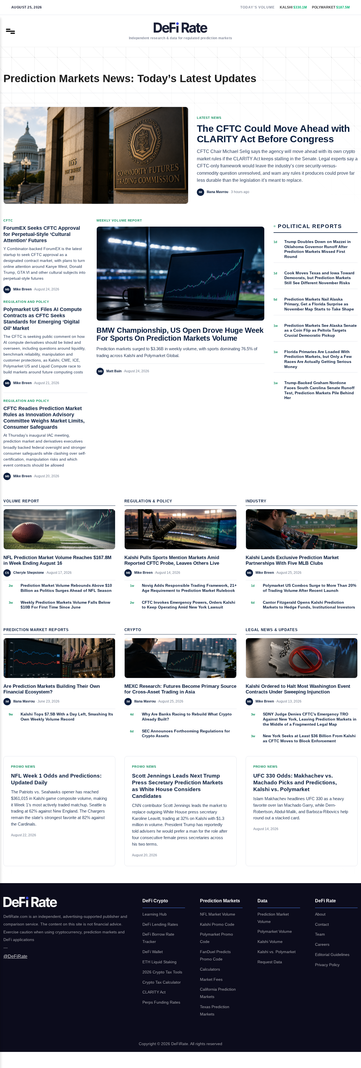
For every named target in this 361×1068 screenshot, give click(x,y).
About (320, 914)
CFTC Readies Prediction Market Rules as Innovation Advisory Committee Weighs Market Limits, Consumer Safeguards (44, 417)
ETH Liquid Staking (159, 962)
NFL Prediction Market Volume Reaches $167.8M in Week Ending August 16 (57, 560)
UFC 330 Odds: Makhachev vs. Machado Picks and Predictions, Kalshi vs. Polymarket (295, 782)
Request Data (269, 962)
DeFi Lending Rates (160, 924)
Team (320, 934)
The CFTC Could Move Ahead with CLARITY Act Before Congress (273, 133)
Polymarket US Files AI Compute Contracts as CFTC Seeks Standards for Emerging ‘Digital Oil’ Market (42, 318)
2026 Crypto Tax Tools (162, 972)
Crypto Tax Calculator (161, 982)
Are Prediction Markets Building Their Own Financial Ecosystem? (51, 689)
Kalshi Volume (270, 942)
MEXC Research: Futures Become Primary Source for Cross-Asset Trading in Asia (180, 689)
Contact (322, 924)
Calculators (210, 969)
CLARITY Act (154, 992)
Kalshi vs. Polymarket (276, 952)
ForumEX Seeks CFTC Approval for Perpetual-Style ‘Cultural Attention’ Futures (41, 234)
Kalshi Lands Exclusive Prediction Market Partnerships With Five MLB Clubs (292, 560)
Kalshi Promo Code (217, 924)
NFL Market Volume (217, 914)
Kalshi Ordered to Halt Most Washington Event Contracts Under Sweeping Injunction (298, 689)
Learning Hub (154, 914)
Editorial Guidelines (332, 955)
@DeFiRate (15, 956)
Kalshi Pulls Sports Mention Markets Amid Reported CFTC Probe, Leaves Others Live (171, 560)
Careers (322, 944)
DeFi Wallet (152, 952)
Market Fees (211, 979)
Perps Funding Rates (161, 1002)
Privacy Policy (327, 965)
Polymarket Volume (274, 931)
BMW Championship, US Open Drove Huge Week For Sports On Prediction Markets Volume (179, 334)
